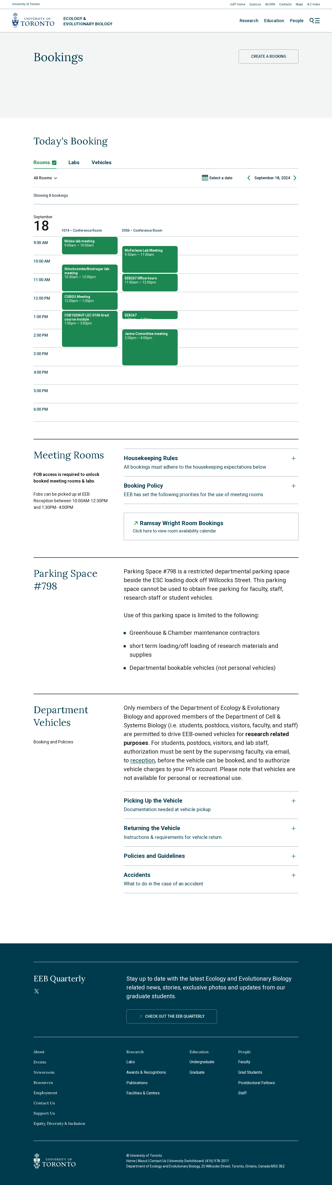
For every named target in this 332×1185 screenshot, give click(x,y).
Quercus (255, 4)
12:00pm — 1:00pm (79, 299)
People (297, 20)
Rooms (42, 162)
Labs (74, 162)
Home (131, 1161)
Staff (242, 1093)
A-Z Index (313, 4)
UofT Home (237, 4)
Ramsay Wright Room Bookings (181, 523)
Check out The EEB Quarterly (175, 1016)
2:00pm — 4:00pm (146, 336)
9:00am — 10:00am (79, 243)
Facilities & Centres (143, 1093)
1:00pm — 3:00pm (86, 319)
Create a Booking (268, 56)
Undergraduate (202, 1062)
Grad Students (250, 1072)
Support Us (44, 1113)
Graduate (197, 1072)
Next (295, 178)
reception (142, 760)
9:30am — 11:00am (144, 252)
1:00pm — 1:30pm (138, 316)
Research (249, 20)
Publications (137, 1083)
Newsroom (44, 1072)
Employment (45, 1092)
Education (274, 20)
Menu (314, 21)
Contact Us (44, 1102)
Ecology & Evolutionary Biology (87, 21)
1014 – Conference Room (81, 230)
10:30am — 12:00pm (86, 273)
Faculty (244, 1062)
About (39, 1051)
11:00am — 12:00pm (141, 280)
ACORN (270, 4)
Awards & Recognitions (146, 1072)
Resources (43, 1082)
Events (40, 1062)
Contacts (285, 4)
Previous (249, 178)
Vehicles (102, 162)
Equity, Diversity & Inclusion (59, 1123)
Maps (299, 4)
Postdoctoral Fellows (256, 1083)
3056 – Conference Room (142, 230)
